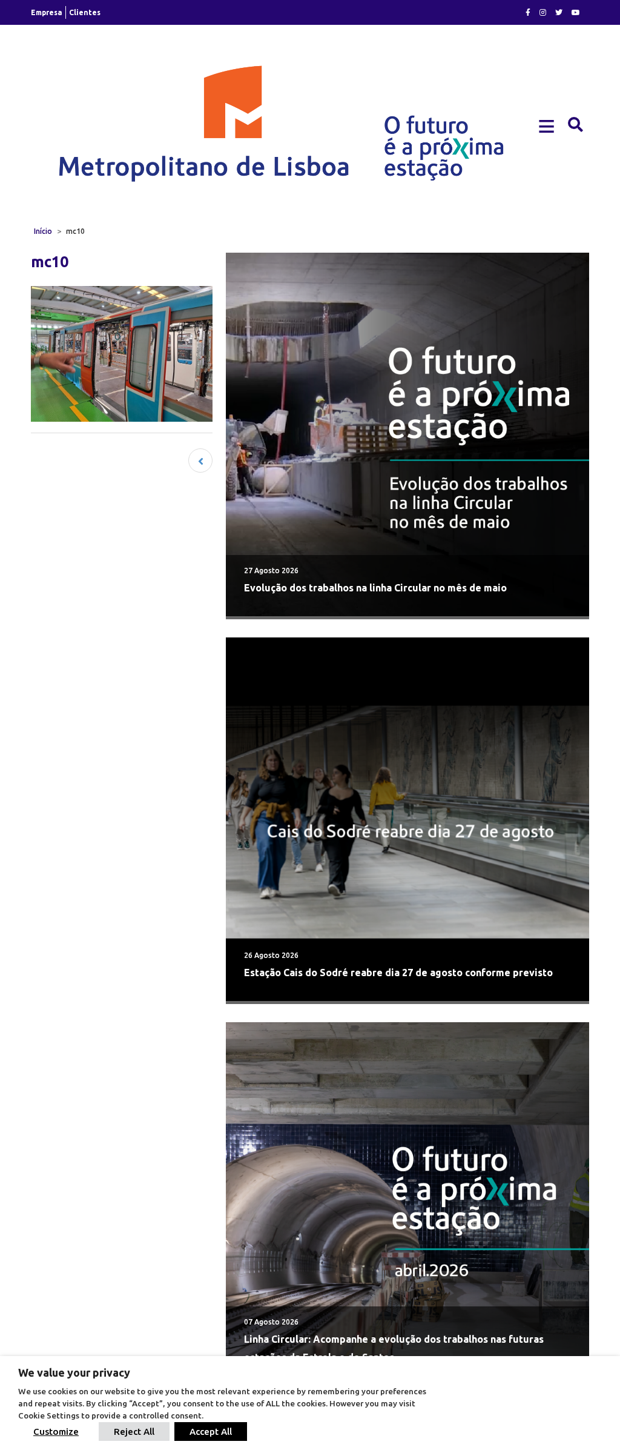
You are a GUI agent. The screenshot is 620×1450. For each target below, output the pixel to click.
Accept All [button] (211, 1431)
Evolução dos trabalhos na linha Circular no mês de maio (375, 587)
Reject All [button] (134, 1431)
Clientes (85, 12)
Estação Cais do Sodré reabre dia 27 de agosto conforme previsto (398, 972)
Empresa (46, 12)
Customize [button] (56, 1431)
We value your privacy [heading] (74, 1372)
